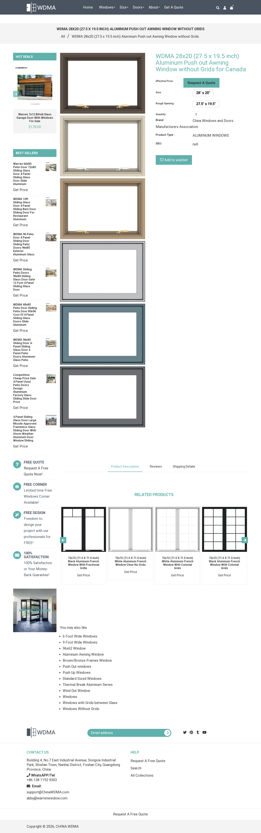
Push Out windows (77, 666)
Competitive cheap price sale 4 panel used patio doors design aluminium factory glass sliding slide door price (25, 388)
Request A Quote (201, 83)
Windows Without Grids (81, 709)
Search (135, 768)
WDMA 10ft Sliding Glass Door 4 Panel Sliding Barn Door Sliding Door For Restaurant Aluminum (24, 209)
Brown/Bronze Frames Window (87, 660)
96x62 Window (74, 648)
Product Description (125, 466)
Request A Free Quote (147, 761)
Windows (70, 697)
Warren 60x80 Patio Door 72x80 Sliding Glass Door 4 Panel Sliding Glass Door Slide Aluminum (24, 174)
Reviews (156, 466)
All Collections (141, 775)
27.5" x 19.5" (206, 104)
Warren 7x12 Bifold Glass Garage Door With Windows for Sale (35, 118)
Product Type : (165, 134)
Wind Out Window (76, 691)
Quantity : (161, 114)
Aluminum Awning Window (83, 654)
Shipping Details (184, 466)
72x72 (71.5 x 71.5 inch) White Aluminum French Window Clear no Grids (130, 561)
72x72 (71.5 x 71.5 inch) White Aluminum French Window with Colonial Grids (177, 563)
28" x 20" (203, 93)
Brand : (160, 120)
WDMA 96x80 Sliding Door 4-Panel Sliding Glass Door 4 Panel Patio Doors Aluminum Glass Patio (24, 350)
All (63, 36)
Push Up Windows (77, 672)
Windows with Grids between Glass (90, 703)
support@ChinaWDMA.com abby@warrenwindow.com (48, 792)
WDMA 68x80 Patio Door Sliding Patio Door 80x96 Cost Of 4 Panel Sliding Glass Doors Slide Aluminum (25, 314)
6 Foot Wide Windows (80, 636)
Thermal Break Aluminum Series (88, 684)
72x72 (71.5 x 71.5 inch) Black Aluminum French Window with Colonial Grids (224, 563)
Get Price (20, 190)
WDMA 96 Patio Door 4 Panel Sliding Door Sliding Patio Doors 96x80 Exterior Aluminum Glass (23, 244)
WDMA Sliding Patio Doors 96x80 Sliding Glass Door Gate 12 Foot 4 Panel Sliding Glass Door (24, 279)
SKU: (159, 143)
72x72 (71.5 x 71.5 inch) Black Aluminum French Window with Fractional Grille (83, 563)
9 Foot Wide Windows (80, 642)
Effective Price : (165, 81)
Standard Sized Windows (82, 678)
